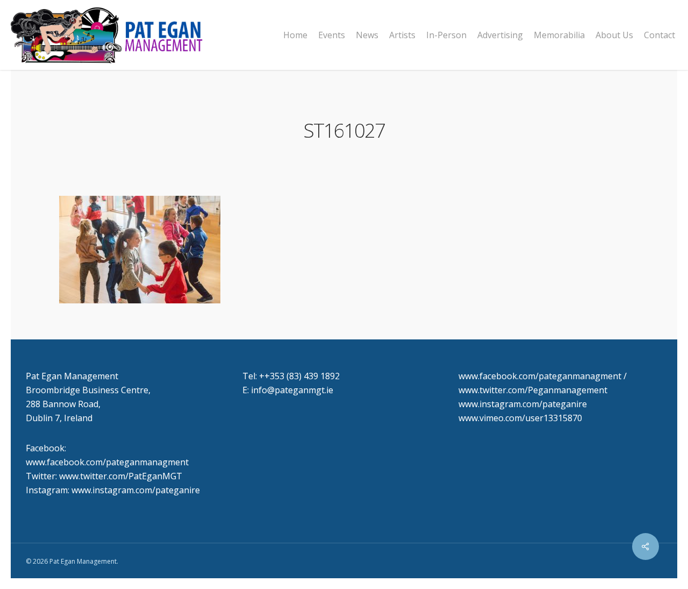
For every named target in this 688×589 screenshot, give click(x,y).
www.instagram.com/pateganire (522, 404)
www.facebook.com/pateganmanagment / (542, 376)
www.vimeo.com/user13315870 (520, 418)
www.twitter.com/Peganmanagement (532, 390)
